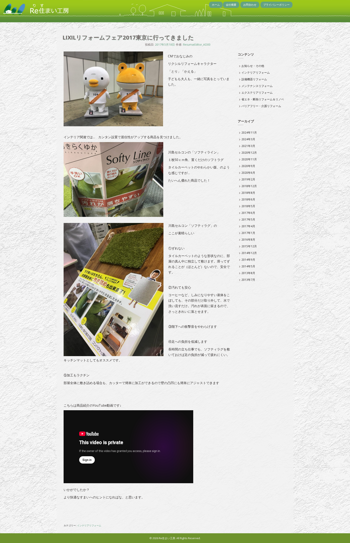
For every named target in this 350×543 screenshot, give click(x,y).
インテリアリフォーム (89, 525)
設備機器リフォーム (254, 79)
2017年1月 (248, 233)
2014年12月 (249, 253)
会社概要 (231, 4)
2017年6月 (248, 213)
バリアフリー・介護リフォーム (261, 106)
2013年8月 (248, 273)
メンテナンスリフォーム (257, 86)
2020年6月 (248, 173)
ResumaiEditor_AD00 (196, 44)
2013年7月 (248, 280)
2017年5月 (248, 219)
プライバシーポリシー (276, 4)
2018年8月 (248, 193)
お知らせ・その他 (252, 66)
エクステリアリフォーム (257, 92)
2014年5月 (248, 266)
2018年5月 (248, 206)
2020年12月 (249, 152)
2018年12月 (249, 186)
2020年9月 (248, 166)
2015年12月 (249, 246)
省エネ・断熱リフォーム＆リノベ (262, 99)
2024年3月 (248, 139)
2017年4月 (248, 226)
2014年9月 (248, 259)
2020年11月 (249, 159)
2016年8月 (248, 239)
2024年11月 (249, 132)
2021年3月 (248, 146)
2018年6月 (248, 199)
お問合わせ (249, 4)
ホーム (216, 4)
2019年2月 (248, 179)
